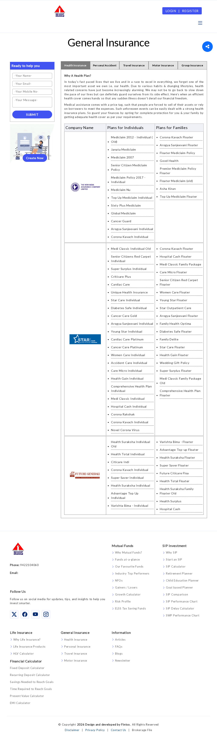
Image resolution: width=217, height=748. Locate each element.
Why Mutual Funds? (128, 552)
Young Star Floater (173, 300)
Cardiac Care (120, 284)
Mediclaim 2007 (122, 157)
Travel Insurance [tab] (134, 65)
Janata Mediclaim (123, 149)
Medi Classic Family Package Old (180, 381)
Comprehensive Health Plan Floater (180, 393)
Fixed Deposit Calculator (27, 668)
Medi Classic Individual (128, 398)
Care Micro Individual (126, 370)
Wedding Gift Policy (174, 363)
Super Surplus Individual (129, 269)
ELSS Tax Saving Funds (130, 608)
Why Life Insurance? (27, 639)
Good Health (169, 160)
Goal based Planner (179, 587)
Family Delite (169, 339)
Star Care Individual (125, 300)
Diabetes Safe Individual (129, 308)
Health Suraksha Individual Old (130, 444)
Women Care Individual (128, 355)
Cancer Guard (121, 221)
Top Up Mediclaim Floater (178, 196)
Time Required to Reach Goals (31, 689)
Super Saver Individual (127, 477)
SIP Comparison (177, 594)
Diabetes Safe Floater (176, 331)
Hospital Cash (170, 509)
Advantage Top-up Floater (179, 449)
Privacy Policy (95, 730)
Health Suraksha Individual (130, 485)
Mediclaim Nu (121, 190)
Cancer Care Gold (124, 316)
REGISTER (190, 11)
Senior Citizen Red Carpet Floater (179, 282)
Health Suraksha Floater (177, 457)
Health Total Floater (174, 481)
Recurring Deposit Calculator (30, 675)
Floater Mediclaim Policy (177, 153)
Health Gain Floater (174, 355)
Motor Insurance (75, 660)
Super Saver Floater (174, 465)
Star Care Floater (172, 347)
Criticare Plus (121, 276)
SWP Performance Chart (182, 615)
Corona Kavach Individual (129, 237)
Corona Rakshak (123, 414)
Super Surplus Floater (176, 370)
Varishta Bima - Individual (129, 505)
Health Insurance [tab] (75, 65)
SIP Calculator (176, 566)
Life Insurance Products (29, 646)
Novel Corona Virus (125, 430)
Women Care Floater (175, 292)
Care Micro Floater (173, 272)
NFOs (119, 580)
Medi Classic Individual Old (131, 248)
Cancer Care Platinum (127, 347)
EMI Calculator (20, 703)
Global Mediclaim (123, 213)
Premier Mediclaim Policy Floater (178, 171)
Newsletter (122, 660)
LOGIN (171, 11)
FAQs (118, 646)
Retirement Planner (179, 573)
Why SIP (171, 552)
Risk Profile (123, 601)
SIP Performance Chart (182, 601)
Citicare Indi (120, 462)
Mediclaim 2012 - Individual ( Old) (132, 139)
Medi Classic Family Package (180, 264)
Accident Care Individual (129, 363)
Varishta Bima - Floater (176, 442)
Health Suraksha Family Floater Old (177, 491)
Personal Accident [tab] (105, 65)
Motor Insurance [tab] (163, 65)
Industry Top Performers (132, 573)
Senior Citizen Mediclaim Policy (129, 167)
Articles (120, 639)
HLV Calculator (23, 653)
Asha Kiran (168, 188)
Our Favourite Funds (129, 566)
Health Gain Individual (127, 378)
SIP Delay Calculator (180, 608)
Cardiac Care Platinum (127, 339)
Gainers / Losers (126, 587)
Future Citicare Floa (174, 473)
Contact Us (118, 730)
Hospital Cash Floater (176, 256)
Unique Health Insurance (129, 292)
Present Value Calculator (27, 696)
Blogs (119, 653)
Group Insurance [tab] (192, 65)
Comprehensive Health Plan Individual (131, 388)
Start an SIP (174, 559)
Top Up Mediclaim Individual (131, 197)
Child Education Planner (182, 580)
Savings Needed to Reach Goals (32, 682)
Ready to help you (25, 66)
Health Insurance (75, 639)
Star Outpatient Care (175, 308)
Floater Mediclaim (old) (176, 181)
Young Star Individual (126, 331)
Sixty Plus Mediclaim (126, 205)
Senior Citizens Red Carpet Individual (131, 259)
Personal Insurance (77, 646)
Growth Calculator (128, 594)
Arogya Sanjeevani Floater (179, 145)
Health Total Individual (128, 454)
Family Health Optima (175, 323)
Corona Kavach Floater (176, 137)
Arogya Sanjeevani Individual (132, 229)
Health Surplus (171, 501)
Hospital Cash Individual (129, 406)
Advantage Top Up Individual (125, 495)
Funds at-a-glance (127, 559)
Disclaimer (72, 730)
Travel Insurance (75, 653)
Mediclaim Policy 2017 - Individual (128, 180)
